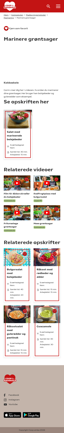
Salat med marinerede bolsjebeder (14, 135)
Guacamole (44, 326)
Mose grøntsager (43, 223)
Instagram (14, 399)
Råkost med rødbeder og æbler (45, 273)
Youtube (13, 404)
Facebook (14, 395)
